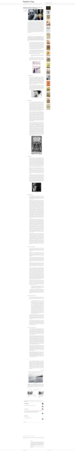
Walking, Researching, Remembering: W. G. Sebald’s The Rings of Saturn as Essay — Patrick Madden (32, 8)
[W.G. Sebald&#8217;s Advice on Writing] (35, 393)
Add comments (26, 9)
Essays (25, 10)
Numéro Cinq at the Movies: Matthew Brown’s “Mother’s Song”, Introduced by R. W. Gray (38, 438)
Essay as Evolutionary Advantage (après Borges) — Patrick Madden (30, 395)
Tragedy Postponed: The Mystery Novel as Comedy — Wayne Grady (27, 438)
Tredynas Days (25, 408)
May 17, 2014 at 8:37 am (26, 409)
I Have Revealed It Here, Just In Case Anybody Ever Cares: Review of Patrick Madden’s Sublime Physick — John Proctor (41, 395)
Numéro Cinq (28, 1)
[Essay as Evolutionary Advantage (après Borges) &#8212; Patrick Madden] (30, 393)
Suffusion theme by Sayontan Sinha (49, 450)
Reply (42, 406)
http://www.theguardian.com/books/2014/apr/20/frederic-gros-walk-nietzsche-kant (31, 412)
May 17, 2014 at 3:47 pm (26, 416)
